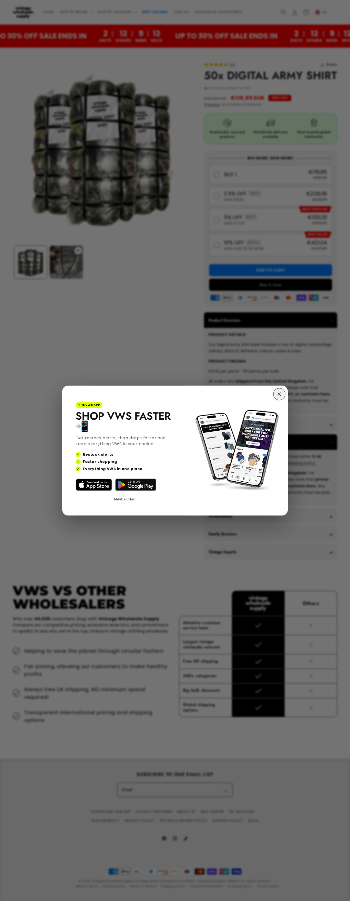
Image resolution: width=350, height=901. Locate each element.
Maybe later (124, 499)
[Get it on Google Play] (136, 485)
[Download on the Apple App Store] (94, 485)
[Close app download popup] (279, 394)
